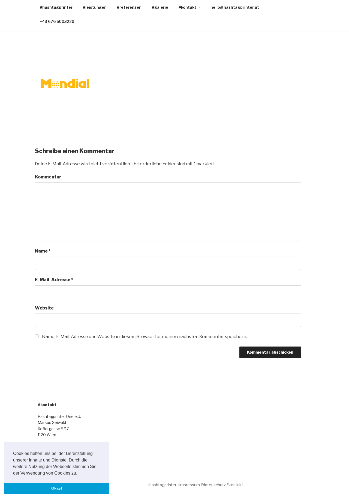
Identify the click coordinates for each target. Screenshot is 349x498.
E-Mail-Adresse (54, 279)
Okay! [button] (56, 488)
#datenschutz (213, 484)
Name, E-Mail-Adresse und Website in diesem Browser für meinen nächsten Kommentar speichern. (144, 336)
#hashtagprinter (56, 7)
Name (43, 251)
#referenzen (129, 7)
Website (44, 308)
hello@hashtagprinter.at (234, 7)
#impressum (188, 484)
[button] (79, 473)
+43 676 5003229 (57, 21)
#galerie (160, 7)
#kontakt (187, 7)
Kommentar (48, 177)
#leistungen (95, 7)
